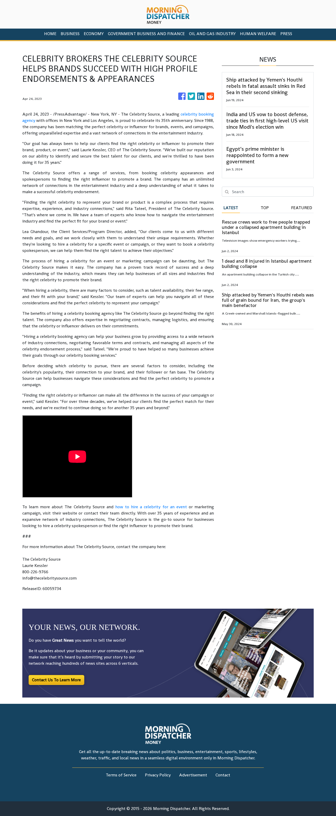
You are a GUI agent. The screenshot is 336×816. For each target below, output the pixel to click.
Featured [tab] (301, 207)
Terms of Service (121, 775)
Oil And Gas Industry (212, 33)
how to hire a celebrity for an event (151, 507)
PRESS (286, 33)
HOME (50, 33)
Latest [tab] (230, 207)
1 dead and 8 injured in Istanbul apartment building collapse (267, 263)
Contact (223, 775)
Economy (94, 33)
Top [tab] (265, 207)
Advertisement (193, 775)
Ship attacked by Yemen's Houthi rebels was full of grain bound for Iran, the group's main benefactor (268, 300)
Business (70, 33)
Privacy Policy (158, 775)
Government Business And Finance (146, 33)
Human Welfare (258, 33)
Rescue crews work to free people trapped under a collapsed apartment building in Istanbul (266, 227)
